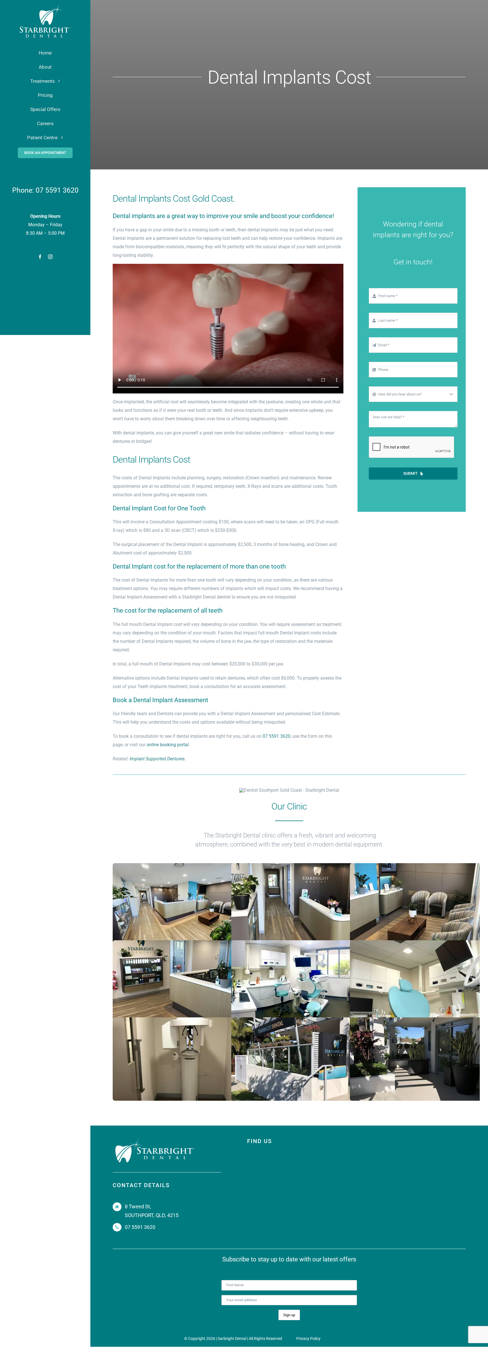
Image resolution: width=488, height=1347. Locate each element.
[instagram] (50, 256)
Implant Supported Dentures (157, 758)
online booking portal (168, 744)
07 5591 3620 (57, 190)
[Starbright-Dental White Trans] (45, 5)
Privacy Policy (308, 1338)
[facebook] (40, 256)
